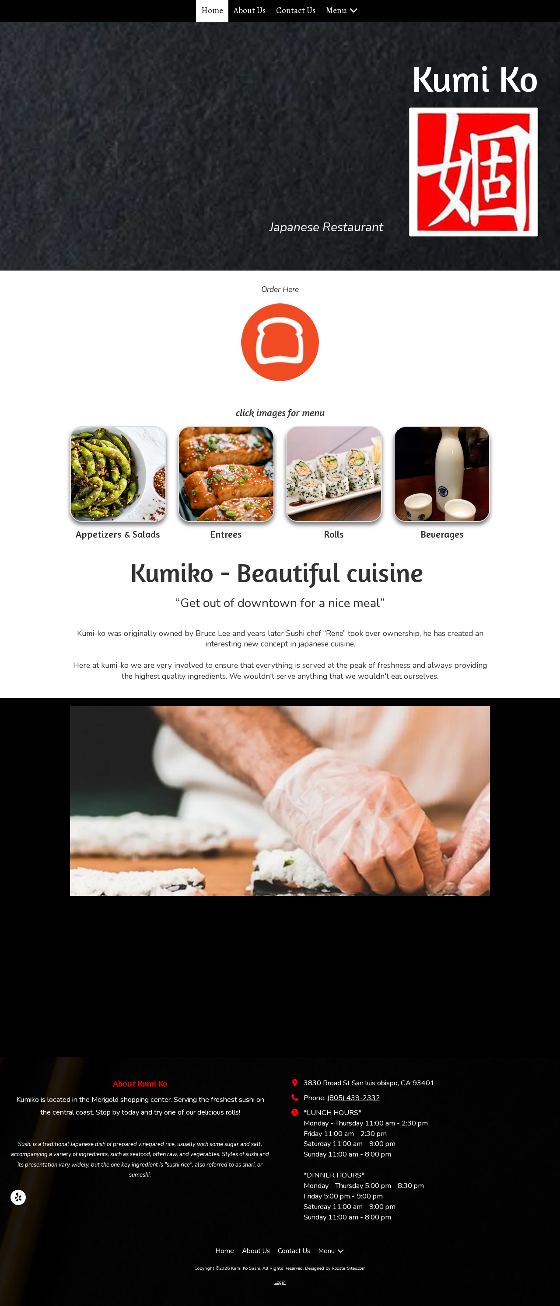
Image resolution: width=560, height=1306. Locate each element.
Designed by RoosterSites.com (335, 1268)
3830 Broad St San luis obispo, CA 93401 (369, 1083)
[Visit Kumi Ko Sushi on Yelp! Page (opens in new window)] (18, 1197)
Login (280, 1282)
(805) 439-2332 (353, 1098)
